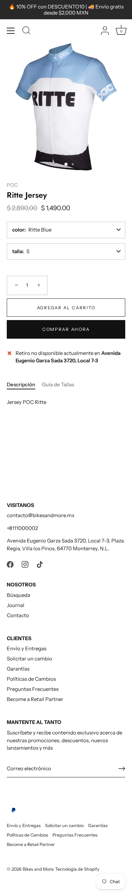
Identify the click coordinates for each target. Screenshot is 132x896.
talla (17, 251)
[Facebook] (10, 564)
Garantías (18, 668)
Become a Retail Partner (35, 699)
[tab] (24, 385)
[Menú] (10, 30)
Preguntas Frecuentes (33, 689)
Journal (15, 605)
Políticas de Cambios (31, 679)
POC (12, 185)
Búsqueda (18, 595)
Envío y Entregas (26, 648)
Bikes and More (38, 869)
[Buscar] (26, 31)
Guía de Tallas (58, 384)
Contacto (18, 615)
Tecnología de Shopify (77, 869)
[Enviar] (121, 768)
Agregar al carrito (66, 307)
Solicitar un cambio (29, 658)
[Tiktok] (40, 564)
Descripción (21, 384)
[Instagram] (25, 564)
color (18, 229)
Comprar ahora (66, 329)
